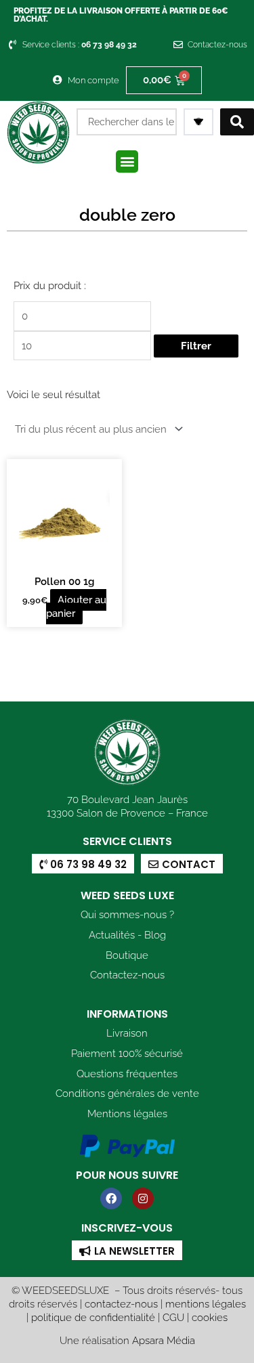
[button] (127, 161)
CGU (173, 1317)
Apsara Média (163, 1340)
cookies (210, 1317)
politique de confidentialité (93, 1317)
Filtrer (196, 345)
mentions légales (205, 1304)
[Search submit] (237, 121)
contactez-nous (121, 1304)
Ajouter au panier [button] (76, 606)
